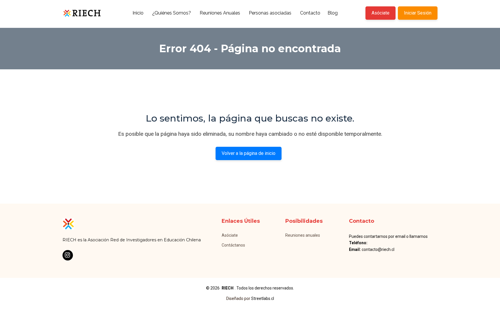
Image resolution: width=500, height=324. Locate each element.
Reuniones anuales (302, 235)
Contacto (310, 13)
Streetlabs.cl (262, 298)
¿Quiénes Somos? (171, 13)
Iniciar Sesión (417, 13)
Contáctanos (233, 245)
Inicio (138, 13)
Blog (333, 13)
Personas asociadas (270, 13)
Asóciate (380, 13)
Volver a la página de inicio (248, 153)
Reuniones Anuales (220, 13)
